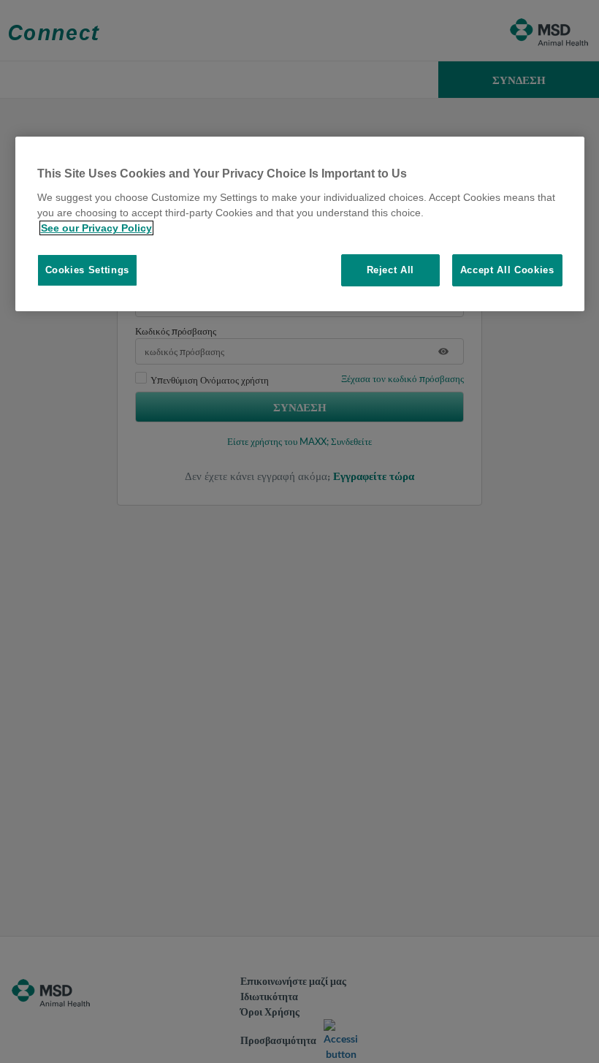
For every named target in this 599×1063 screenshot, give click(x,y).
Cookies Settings (87, 269)
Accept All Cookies (507, 269)
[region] (299, 224)
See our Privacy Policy (96, 228)
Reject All (391, 269)
